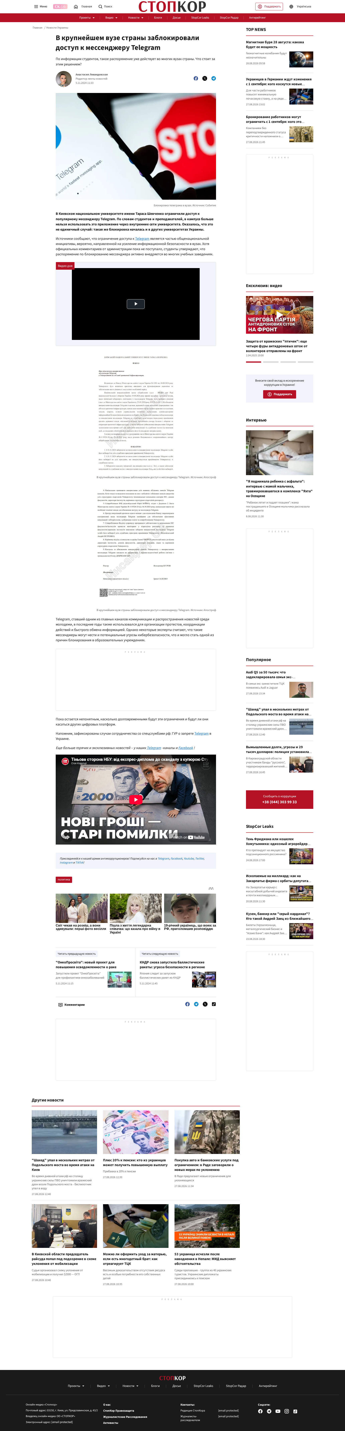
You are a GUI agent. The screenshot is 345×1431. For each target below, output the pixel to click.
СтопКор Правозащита (118, 1411)
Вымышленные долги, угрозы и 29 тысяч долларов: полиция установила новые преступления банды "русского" (278, 752)
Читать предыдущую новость (77, 954)
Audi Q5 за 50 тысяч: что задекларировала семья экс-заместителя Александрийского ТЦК (276, 677)
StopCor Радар (229, 18)
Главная (37, 28)
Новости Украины (57, 28)
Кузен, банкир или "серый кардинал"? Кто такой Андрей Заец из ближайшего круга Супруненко (278, 918)
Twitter (199, 859)
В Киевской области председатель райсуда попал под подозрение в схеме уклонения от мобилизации (64, 1259)
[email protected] (62, 1422)
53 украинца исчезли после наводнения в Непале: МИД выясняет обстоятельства (205, 1259)
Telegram (142, 238)
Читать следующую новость (160, 954)
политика (64, 879)
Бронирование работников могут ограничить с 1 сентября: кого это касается (273, 121)
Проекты (85, 18)
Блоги (158, 18)
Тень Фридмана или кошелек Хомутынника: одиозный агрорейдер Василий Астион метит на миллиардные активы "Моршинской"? (279, 846)
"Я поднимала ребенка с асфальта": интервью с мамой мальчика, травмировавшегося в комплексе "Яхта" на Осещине (279, 488)
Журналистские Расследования (125, 1417)
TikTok (79, 863)
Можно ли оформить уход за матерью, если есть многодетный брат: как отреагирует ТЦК (135, 1259)
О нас (107, 1405)
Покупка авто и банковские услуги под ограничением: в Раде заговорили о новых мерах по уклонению (206, 1165)
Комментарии (74, 1005)
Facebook (185, 747)
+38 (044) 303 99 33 (279, 802)
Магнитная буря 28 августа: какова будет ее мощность (275, 44)
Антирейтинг (257, 18)
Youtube (189, 859)
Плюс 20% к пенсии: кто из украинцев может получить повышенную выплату (135, 1162)
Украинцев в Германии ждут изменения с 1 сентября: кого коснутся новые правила (279, 84)
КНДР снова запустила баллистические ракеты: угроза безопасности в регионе (172, 965)
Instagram (66, 863)
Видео (109, 18)
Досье (176, 18)
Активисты (110, 1423)
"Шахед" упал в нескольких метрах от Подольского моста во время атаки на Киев (63, 1165)
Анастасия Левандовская (92, 75)
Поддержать (272, 6)
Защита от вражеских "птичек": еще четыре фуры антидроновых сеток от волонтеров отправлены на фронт (276, 346)
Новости (133, 18)
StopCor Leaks (200, 18)
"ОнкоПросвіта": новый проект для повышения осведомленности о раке (86, 965)
